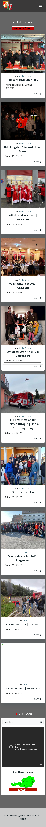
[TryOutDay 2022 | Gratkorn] (23, 597)
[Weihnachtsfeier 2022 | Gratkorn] (23, 256)
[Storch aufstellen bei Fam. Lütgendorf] (23, 325)
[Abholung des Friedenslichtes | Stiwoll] (23, 120)
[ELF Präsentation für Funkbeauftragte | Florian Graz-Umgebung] (23, 393)
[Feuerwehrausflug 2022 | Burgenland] (23, 529)
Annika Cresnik (25, 76)
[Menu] (40, 6)
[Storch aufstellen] (23, 465)
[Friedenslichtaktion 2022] (23, 53)
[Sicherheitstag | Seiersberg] (23, 661)
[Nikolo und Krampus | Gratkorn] (23, 188)
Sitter (25, 552)
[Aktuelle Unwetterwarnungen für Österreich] (23, 782)
